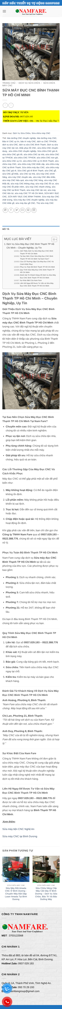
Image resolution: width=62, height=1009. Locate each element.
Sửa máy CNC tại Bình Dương (19, 836)
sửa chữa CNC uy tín (12, 161)
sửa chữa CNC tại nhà (34, 154)
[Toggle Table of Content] (52, 239)
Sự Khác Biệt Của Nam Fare (31, 280)
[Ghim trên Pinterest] (28, 210)
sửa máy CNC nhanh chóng (38, 187)
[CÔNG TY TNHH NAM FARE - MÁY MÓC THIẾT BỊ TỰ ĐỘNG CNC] (31, 11)
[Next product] (5, 105)
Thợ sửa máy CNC (45, 203)
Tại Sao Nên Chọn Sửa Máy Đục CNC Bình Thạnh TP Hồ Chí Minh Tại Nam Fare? (36, 257)
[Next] (59, 881)
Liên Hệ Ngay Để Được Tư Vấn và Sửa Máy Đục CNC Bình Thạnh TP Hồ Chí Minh (36, 284)
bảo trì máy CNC (28, 141)
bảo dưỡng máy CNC (46, 138)
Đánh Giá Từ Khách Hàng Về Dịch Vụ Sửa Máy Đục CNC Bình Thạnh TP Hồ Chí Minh (38, 276)
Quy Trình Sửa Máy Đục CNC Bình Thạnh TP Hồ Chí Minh (37, 271)
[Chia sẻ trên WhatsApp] (5, 210)
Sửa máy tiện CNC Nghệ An (18, 829)
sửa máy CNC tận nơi (36, 190)
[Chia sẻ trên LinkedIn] (34, 210)
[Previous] (2, 881)
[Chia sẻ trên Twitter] (16, 210)
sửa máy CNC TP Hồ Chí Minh (29, 193)
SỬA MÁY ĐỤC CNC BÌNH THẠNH (24, 196)
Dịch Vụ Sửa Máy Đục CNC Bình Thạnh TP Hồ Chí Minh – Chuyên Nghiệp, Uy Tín (30, 246)
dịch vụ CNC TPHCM (46, 141)
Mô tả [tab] (5, 229)
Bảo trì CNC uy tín (10, 141)
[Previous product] (10, 105)
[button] (4, 11)
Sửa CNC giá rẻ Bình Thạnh (30, 170)
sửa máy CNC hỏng (34, 180)
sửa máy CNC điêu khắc (44, 177)
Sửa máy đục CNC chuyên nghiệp (29, 200)
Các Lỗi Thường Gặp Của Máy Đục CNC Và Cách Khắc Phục (37, 263)
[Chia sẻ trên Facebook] (11, 210)
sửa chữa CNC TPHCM (24, 157)
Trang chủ (8, 83)
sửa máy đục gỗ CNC (25, 203)
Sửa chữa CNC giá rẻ (47, 151)
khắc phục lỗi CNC (27, 148)
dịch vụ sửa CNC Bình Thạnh (32, 144)
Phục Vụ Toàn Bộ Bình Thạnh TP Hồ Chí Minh (37, 267)
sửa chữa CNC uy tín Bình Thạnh (38, 161)
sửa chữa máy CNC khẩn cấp (31, 164)
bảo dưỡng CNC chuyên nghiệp (21, 138)
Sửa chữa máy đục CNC (33, 167)
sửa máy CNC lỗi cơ (44, 183)
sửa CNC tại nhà (27, 174)
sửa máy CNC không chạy (22, 183)
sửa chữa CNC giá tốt (12, 154)
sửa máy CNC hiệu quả (13, 180)
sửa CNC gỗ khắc (10, 174)
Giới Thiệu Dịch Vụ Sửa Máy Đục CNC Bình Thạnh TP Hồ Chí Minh (36, 252)
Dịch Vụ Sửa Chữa (29, 83)
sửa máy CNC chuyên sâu (20, 177)
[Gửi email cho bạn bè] (22, 210)
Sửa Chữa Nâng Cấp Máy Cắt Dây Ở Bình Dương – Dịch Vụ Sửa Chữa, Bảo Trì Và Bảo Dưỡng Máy (46, 894)
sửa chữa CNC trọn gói (47, 157)
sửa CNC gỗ (50, 170)
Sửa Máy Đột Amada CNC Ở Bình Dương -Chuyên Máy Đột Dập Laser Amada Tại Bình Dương (16, 894)
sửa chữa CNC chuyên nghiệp (22, 151)
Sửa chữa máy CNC (41, 133)
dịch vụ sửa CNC (10, 144)
